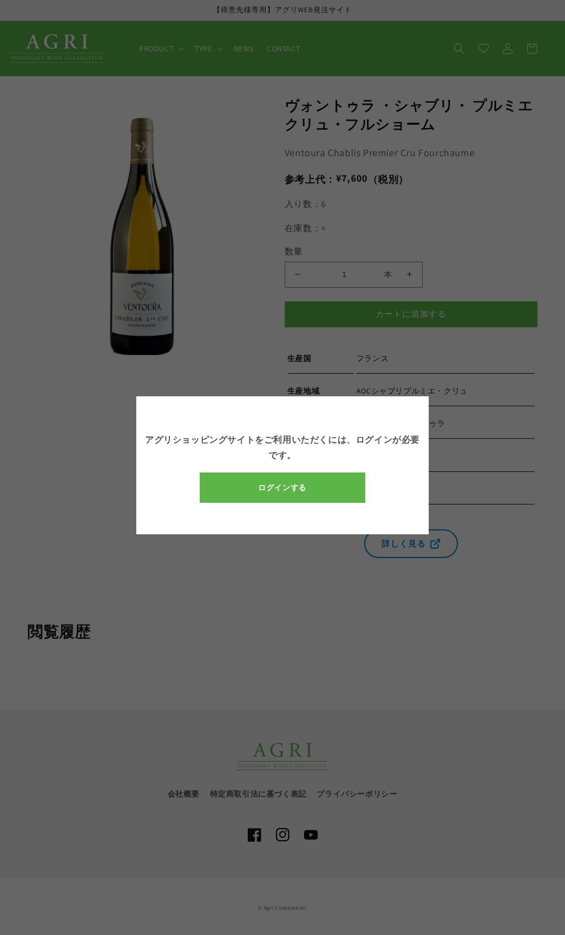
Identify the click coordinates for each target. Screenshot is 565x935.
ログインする (282, 487)
